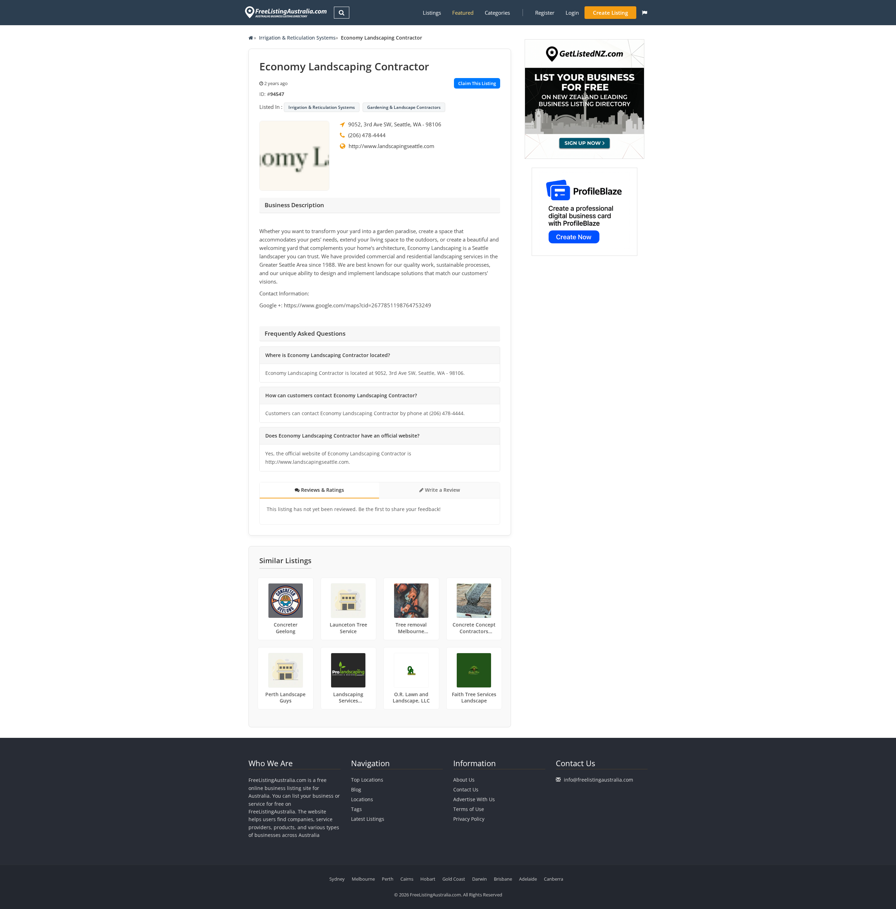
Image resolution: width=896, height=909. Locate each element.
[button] (644, 12)
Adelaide (528, 879)
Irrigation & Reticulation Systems (297, 37)
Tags (356, 809)
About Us (464, 779)
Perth (387, 879)
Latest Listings (367, 819)
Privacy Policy (468, 819)
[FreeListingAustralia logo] (285, 12)
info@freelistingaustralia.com (598, 779)
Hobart (427, 879)
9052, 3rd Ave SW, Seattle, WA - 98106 (394, 124)
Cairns (406, 879)
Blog (356, 789)
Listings (432, 12)
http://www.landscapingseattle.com (391, 145)
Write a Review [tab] (442, 490)
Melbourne (363, 879)
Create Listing (610, 12)
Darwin (479, 879)
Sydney (337, 879)
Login (572, 12)
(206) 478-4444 (367, 135)
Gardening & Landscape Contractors (404, 107)
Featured (463, 12)
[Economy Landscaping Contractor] (294, 155)
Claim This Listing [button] (477, 83)
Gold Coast (453, 879)
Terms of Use (468, 809)
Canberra (553, 879)
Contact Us (465, 789)
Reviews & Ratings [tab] (322, 490)
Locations (362, 799)
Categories (497, 12)
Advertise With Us (474, 799)
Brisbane (503, 879)
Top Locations (367, 779)
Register (544, 12)
